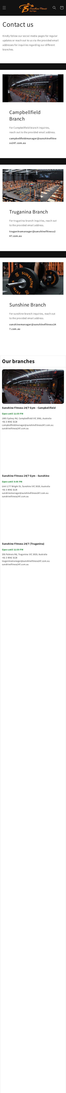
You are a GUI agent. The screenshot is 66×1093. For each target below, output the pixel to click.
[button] (4, 7)
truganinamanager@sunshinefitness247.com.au (26, 561)
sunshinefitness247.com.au (15, 428)
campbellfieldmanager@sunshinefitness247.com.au (27, 425)
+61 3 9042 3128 (9, 421)
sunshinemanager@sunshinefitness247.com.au (25, 493)
